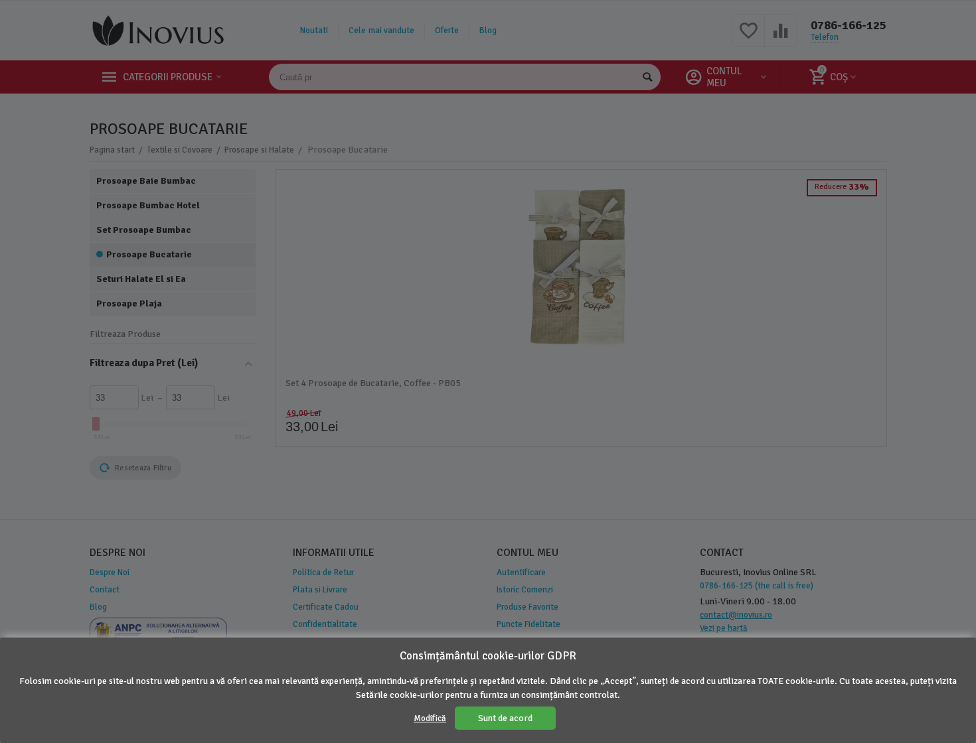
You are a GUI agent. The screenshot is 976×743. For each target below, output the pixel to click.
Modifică (430, 718)
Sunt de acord (505, 718)
